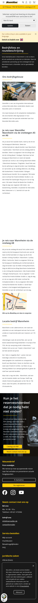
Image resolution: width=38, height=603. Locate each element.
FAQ (4, 547)
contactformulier (8, 524)
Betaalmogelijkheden (10, 544)
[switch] (4, 600)
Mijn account (7, 537)
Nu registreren (19, 485)
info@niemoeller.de (9, 521)
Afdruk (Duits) (7, 560)
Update (10, 25)
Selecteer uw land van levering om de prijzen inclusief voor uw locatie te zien (19, 15)
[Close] (35, 34)
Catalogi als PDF (13, 446)
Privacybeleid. (24, 586)
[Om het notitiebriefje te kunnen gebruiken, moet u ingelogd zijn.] (30, 2)
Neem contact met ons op (16, 452)
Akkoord (19, 592)
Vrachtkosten (7, 541)
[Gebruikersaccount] (26, 2)
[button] (3, 2)
